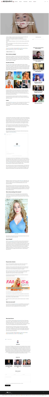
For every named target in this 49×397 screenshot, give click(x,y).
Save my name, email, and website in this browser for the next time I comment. (14, 383)
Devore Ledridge (16, 233)
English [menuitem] (16, 48)
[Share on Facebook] (3, 39)
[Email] (3, 44)
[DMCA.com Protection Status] (9, 392)
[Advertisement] (24, 8)
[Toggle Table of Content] (13, 51)
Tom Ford (23, 27)
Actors (24, 20)
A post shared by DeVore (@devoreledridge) (17, 155)
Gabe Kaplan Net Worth (38, 103)
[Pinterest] (3, 42)
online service (22, 180)
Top (43, 392)
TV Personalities (25, 1)
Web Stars (30, 1)
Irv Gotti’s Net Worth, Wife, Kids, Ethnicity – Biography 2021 (9, 366)
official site (9, 293)
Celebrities (16, 1)
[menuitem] (35, 1)
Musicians (20, 1)
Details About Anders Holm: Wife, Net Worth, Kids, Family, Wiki (18, 366)
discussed (19, 320)
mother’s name (9, 64)
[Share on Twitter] (3, 41)
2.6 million (9, 162)
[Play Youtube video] (18, 284)
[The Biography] (7, 1)
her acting (12, 102)
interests (13, 270)
